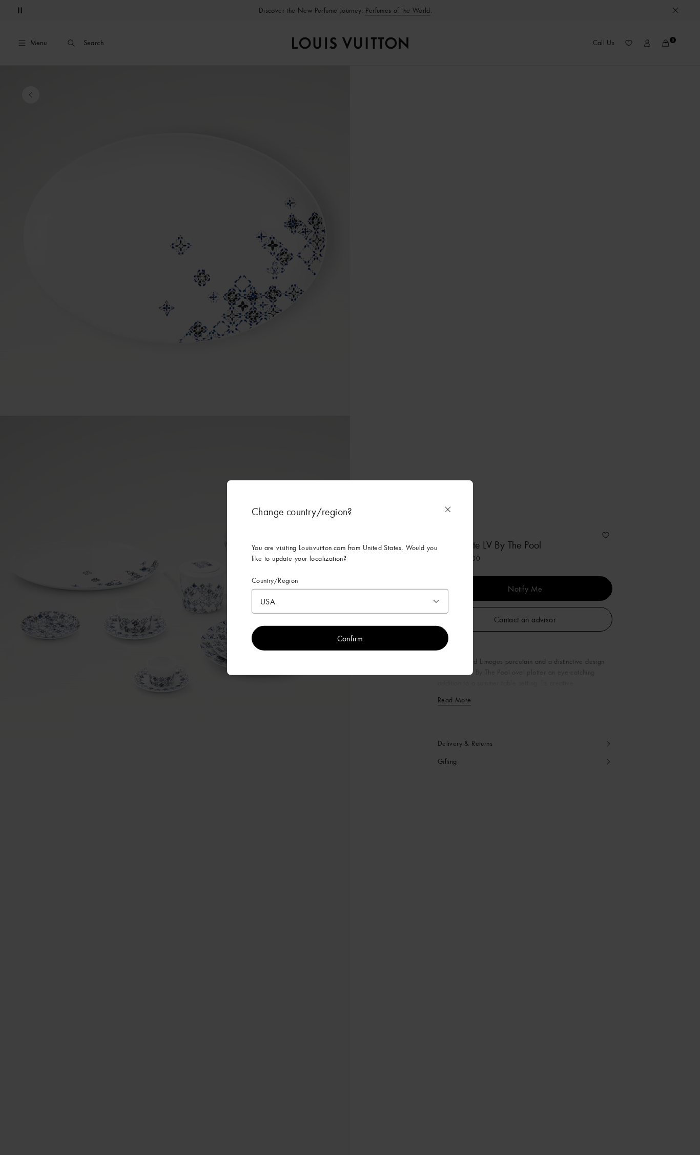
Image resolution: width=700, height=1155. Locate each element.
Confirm (350, 638)
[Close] (448, 509)
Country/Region (275, 580)
